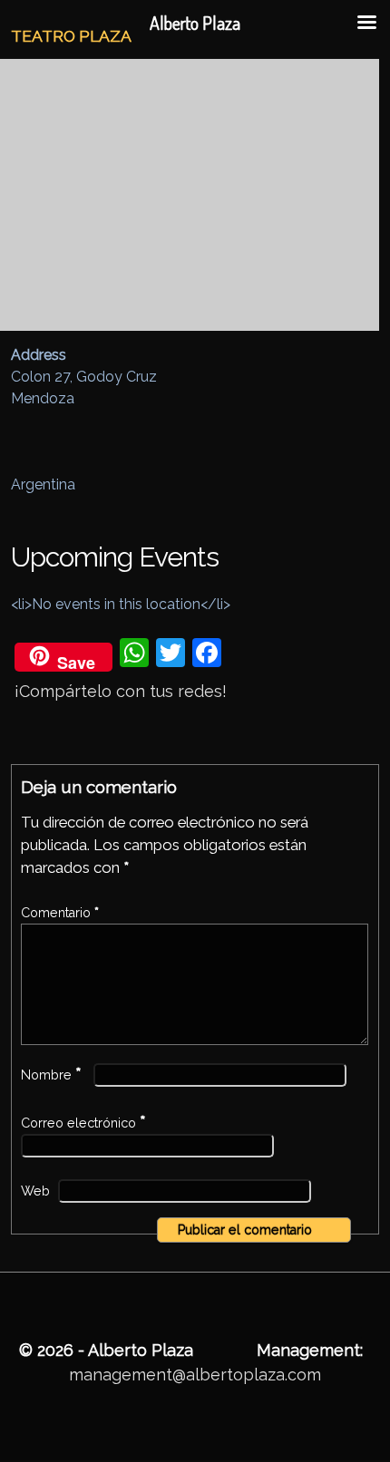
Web (35, 1191)
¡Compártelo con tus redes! (121, 691)
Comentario (60, 912)
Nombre (51, 1075)
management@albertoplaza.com (195, 1374)
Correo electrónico (83, 1123)
